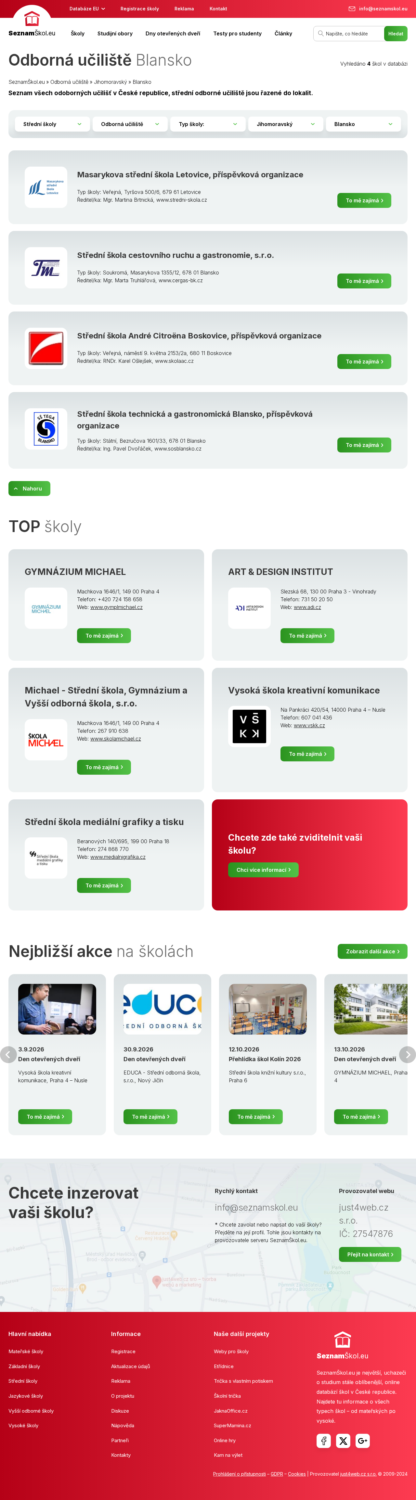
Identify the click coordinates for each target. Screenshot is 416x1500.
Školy (77, 33)
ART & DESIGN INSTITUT (280, 571)
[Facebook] (324, 1441)
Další (407, 1054)
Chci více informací (261, 870)
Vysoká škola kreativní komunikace (304, 690)
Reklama (184, 8)
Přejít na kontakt (368, 1254)
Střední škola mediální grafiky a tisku (104, 822)
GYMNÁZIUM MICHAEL (75, 571)
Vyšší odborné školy (31, 1411)
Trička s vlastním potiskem (243, 1381)
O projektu (122, 1396)
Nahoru (32, 488)
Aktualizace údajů (130, 1366)
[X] (343, 1441)
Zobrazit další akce (370, 951)
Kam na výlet (228, 1455)
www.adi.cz (307, 607)
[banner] (31, 21)
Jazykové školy (25, 1396)
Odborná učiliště (69, 82)
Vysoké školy (23, 1425)
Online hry (225, 1440)
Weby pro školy (231, 1351)
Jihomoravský (110, 82)
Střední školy (22, 1381)
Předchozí (8, 1054)
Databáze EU (84, 8)
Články (283, 33)
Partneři (120, 1440)
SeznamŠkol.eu (26, 82)
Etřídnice (224, 1366)
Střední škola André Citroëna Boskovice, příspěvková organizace (199, 335)
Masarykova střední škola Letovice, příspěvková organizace (190, 174)
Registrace (123, 1351)
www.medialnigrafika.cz (118, 857)
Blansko (142, 82)
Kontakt (218, 8)
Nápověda (122, 1425)
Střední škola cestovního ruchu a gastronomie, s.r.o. (175, 255)
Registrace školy (140, 8)
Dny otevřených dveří (173, 33)
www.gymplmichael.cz (116, 607)
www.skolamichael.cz (115, 738)
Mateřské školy (25, 1351)
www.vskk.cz (309, 725)
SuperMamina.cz (232, 1425)
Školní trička (227, 1396)
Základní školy (24, 1366)
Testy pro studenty (237, 33)
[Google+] (363, 1441)
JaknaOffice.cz (231, 1411)
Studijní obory (115, 33)
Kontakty (121, 1455)
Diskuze (120, 1411)
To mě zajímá (362, 200)
